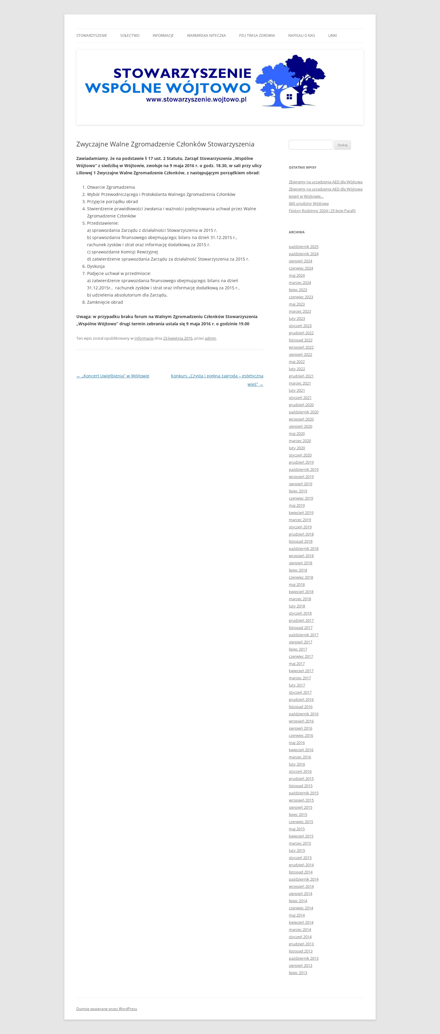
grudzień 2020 (301, 404)
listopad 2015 (300, 785)
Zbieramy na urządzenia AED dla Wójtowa (325, 182)
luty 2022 (297, 368)
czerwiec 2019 (301, 498)
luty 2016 (297, 764)
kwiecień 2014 (301, 922)
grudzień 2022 (301, 332)
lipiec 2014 (298, 900)
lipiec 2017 (298, 649)
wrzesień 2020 (301, 419)
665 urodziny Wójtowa (309, 203)
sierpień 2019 (300, 483)
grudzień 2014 (301, 864)
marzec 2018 (300, 598)
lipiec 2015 (298, 814)
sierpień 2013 (300, 965)
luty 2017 (297, 685)
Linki (332, 35)
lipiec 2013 (298, 972)
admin (210, 338)
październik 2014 (303, 879)
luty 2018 (297, 606)
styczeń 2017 (300, 692)
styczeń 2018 (300, 613)
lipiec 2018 (298, 570)
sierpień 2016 (300, 728)
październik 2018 (303, 548)
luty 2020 (297, 448)
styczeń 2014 (300, 936)
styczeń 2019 (300, 527)
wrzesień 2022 (301, 347)
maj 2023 (297, 304)
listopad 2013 (300, 951)
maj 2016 (297, 742)
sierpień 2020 (300, 426)
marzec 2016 (300, 757)
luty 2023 (297, 318)
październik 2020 (303, 412)
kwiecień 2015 (301, 836)
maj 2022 (297, 361)
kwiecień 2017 (301, 670)
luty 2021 (297, 390)
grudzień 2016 (301, 699)
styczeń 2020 (300, 455)
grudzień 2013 (301, 944)
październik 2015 (303, 793)
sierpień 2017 (300, 642)
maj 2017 (297, 663)
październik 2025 (303, 246)
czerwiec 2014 (301, 908)
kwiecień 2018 (301, 591)
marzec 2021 (300, 383)
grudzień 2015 (301, 778)
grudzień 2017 (301, 620)
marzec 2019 (300, 519)
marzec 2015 (300, 843)
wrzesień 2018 (301, 555)
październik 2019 (303, 469)
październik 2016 (303, 713)
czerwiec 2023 (301, 297)
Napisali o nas (301, 35)
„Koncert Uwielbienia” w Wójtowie (112, 376)
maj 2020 (297, 433)
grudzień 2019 (301, 462)
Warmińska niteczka (206, 35)
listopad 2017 (300, 627)
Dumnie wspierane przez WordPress (106, 1008)
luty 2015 (297, 850)
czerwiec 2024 (301, 268)
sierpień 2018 (300, 563)
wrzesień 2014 (301, 886)
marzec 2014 (300, 929)
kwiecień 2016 (301, 749)
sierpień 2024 (300, 261)
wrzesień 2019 (301, 476)
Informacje (163, 35)
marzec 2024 (300, 282)
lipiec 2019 (298, 491)
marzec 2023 (300, 311)
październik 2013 (303, 958)
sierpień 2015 (300, 807)
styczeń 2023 (300, 325)
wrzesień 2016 (301, 721)
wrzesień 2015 (301, 800)
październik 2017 (303, 634)
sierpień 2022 (300, 354)
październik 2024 (303, 253)
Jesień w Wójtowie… (306, 196)
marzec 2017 (300, 678)
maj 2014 (297, 915)
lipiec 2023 (298, 289)
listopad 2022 (300, 340)
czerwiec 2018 (301, 577)
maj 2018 (297, 584)
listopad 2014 (300, 872)
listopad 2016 (300, 706)
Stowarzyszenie (91, 35)
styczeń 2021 (300, 397)
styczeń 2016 (300, 771)
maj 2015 (297, 829)
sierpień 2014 (300, 893)
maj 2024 (297, 275)
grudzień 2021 (301, 376)
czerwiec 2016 (301, 735)
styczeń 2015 (300, 857)
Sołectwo (129, 35)
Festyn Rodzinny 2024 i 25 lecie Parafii (322, 210)
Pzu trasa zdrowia (257, 35)
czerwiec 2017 (301, 656)
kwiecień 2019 (301, 512)
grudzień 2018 (301, 534)
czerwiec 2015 (301, 821)
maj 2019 (297, 505)
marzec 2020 (300, 440)
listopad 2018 (300, 541)
